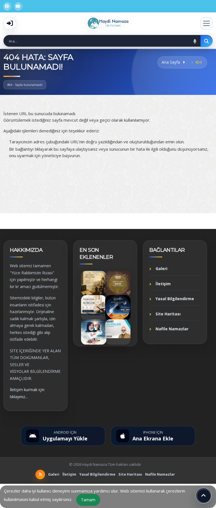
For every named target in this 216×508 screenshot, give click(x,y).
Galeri (161, 268)
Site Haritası (168, 314)
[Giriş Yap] (9, 23)
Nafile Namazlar (172, 328)
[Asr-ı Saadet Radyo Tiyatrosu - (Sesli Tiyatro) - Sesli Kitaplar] (117, 283)
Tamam (88, 499)
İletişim (163, 283)
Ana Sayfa (171, 62)
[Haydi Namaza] (107, 23)
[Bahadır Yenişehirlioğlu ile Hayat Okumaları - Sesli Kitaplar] (117, 332)
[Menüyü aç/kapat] (206, 23)
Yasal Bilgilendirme (175, 298)
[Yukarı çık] (204, 495)
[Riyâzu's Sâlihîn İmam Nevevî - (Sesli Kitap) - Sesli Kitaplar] (117, 307)
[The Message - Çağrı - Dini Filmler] (93, 332)
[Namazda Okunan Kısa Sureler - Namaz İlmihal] (93, 307)
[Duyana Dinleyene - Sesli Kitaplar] (93, 283)
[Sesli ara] (195, 41)
